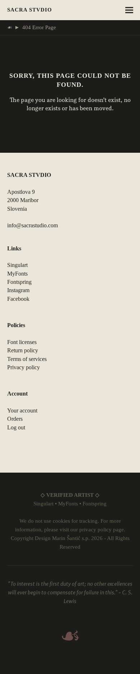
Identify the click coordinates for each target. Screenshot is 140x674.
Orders (15, 419)
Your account (22, 410)
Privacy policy (23, 367)
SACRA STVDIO (29, 10)
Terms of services (27, 359)
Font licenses (22, 342)
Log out (16, 427)
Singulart (17, 265)
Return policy (22, 350)
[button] (129, 10)
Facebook (18, 299)
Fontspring (19, 282)
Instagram (18, 290)
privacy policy (95, 529)
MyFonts (17, 274)
